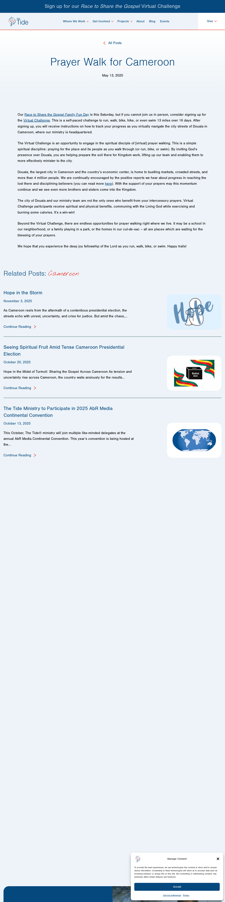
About (140, 21)
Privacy (186, 895)
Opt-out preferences (172, 895)
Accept (177, 886)
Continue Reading (18, 327)
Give (210, 21)
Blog (152, 21)
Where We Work (74, 21)
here (108, 184)
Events (164, 21)
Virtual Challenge (36, 120)
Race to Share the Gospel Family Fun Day (56, 115)
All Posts (114, 43)
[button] (218, 859)
